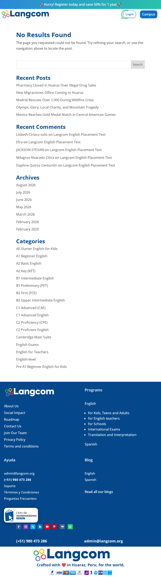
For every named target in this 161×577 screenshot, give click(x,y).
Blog (89, 459)
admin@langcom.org (19, 473)
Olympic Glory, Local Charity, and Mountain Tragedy (57, 107)
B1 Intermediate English (35, 278)
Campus (148, 14)
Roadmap (11, 419)
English (90, 403)
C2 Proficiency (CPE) (32, 322)
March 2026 (25, 214)
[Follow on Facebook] (18, 526)
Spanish (91, 444)
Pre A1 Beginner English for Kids (41, 366)
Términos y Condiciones (21, 492)
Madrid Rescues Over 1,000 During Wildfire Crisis (55, 100)
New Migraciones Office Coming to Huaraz (49, 92)
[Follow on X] (32, 526)
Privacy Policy (14, 439)
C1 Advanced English (32, 315)
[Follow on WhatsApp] (70, 526)
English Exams (27, 344)
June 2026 (24, 199)
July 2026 (23, 192)
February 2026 (27, 222)
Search (138, 64)
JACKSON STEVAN (30, 149)
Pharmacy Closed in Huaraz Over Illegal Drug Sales (56, 85)
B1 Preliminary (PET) (32, 285)
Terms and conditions (21, 446)
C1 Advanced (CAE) (30, 307)
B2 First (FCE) (26, 293)
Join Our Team (16, 433)
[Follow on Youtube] (47, 526)
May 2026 (23, 207)
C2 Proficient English (32, 329)
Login (130, 14)
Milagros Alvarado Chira (35, 157)
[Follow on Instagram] (25, 526)
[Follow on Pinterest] (54, 526)
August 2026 (26, 185)
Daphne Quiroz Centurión (36, 165)
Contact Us (12, 426)
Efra (19, 142)
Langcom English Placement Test (79, 134)
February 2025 (27, 229)
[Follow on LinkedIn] (40, 526)
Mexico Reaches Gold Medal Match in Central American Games (66, 114)
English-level (26, 359)
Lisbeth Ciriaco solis (32, 134)
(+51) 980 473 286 (17, 479)
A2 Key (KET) (25, 271)
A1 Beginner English (31, 256)
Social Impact (14, 412)
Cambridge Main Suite (33, 337)
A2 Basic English (28, 263)
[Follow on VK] (62, 526)
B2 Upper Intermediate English (40, 300)
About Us (11, 406)
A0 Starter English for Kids (36, 248)
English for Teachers (32, 352)
